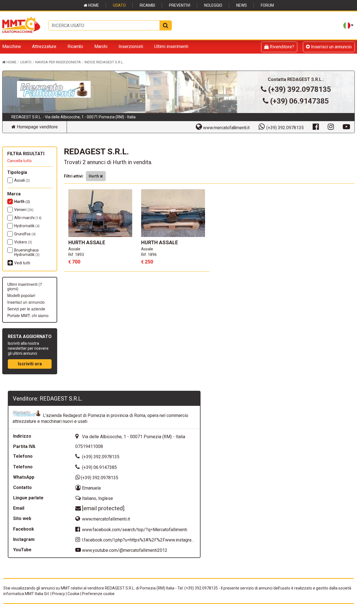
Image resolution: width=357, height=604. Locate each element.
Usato (119, 5)
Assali (22, 180)
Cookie (73, 593)
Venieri (23, 209)
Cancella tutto (19, 161)
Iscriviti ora (30, 363)
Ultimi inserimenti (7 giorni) (24, 286)
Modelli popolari (21, 295)
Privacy (58, 593)
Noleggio (213, 5)
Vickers (23, 242)
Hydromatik (27, 226)
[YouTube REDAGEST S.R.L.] (346, 126)
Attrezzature (44, 46)
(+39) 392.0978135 (299, 89)
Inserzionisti (131, 46)
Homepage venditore (37, 127)
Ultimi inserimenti (171, 46)
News (241, 5)
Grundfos (25, 234)
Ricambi (147, 5)
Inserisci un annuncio (331, 46)
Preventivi (179, 5)
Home (93, 5)
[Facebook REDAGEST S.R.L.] (315, 126)
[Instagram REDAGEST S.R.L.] (330, 126)
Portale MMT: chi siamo (28, 315)
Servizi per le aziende (26, 308)
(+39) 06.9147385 (299, 101)
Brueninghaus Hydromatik (27, 252)
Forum (267, 5)
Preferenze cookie (98, 593)
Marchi (100, 46)
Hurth (22, 201)
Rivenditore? (281, 46)
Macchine (11, 46)
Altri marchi (28, 217)
